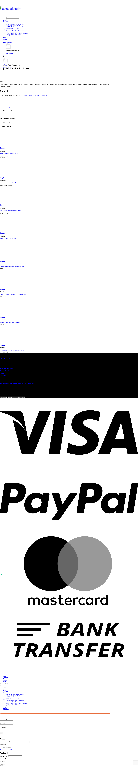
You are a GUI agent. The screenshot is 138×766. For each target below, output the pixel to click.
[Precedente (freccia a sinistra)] (0, 765)
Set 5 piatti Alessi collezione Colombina (10, 322)
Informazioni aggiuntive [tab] (9, 107)
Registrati (3, 761)
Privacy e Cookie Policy (6, 368)
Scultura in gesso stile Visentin (8, 238)
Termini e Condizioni (5, 370)
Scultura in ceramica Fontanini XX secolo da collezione (14, 294)
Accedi (9, 747)
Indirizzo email (4, 756)
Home (1, 65)
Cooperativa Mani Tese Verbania (14, 704)
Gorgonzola (45, 95)
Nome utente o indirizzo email (8, 742)
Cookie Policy (11, 397)
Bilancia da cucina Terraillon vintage (9, 153)
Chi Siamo (5, 677)
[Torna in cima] (0, 685)
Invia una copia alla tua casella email (9, 735)
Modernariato (36, 95)
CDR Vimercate (10, 705)
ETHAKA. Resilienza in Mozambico (15, 696)
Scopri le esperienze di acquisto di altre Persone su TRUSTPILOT (18, 383)
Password (3, 744)
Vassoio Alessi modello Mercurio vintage (10, 210)
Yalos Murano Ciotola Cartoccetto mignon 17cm (12, 266)
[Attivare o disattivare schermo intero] (2, 764)
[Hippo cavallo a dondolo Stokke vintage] (6, 78)
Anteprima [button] (2, 148)
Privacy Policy (4, 397)
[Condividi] (3, 764)
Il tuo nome (3, 723)
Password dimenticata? (6, 750)
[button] (69, 147)
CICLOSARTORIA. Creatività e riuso (15, 694)
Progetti (5, 678)
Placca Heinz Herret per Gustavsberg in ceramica (12, 350)
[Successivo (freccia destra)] (2, 765)
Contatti (2, 373)
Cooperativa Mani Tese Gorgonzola (15, 700)
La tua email (3, 719)
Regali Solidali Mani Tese (12, 698)
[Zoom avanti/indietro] (0, 764)
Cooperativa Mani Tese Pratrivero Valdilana (17, 703)
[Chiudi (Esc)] (4, 764)
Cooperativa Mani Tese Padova (14, 702)
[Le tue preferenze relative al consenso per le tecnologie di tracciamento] (1, 574)
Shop (5, 65)
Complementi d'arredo (26, 95)
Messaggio (3, 727)
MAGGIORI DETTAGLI (6, 358)
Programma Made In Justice (13, 695)
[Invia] (3, 689)
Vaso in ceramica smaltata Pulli (8, 182)
